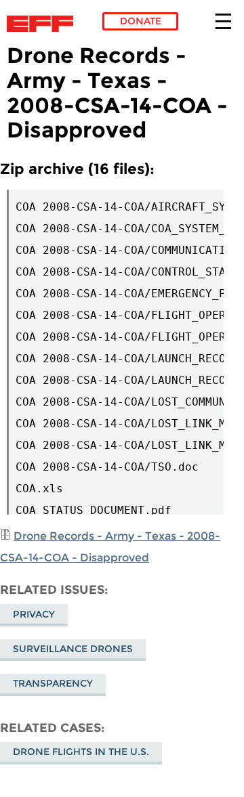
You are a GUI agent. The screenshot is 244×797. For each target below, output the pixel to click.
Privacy (34, 614)
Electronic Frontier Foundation (44, 24)
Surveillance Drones (73, 649)
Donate (140, 21)
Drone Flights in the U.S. (81, 752)
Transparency (53, 683)
